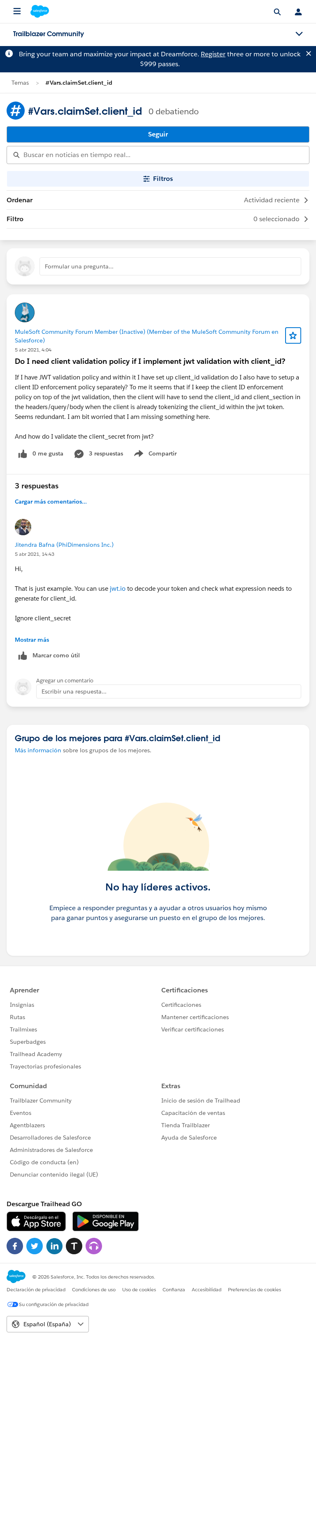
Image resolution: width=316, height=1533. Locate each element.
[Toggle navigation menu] (299, 34)
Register (213, 54)
